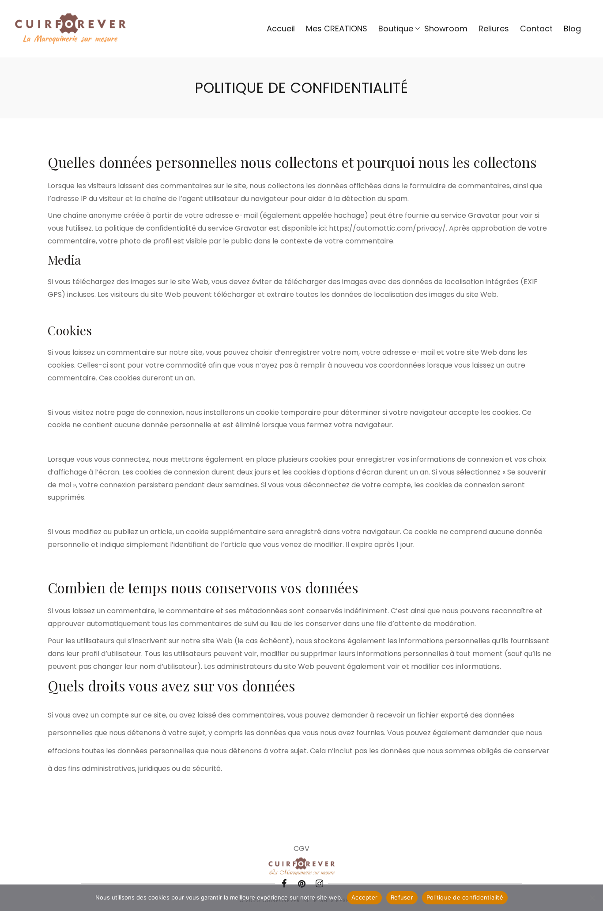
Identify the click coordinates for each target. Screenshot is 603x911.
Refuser (402, 897)
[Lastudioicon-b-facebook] (284, 883)
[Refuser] (592, 897)
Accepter (364, 897)
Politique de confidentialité (464, 897)
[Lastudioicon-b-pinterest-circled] (301, 883)
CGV (301, 848)
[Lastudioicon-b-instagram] (319, 883)
